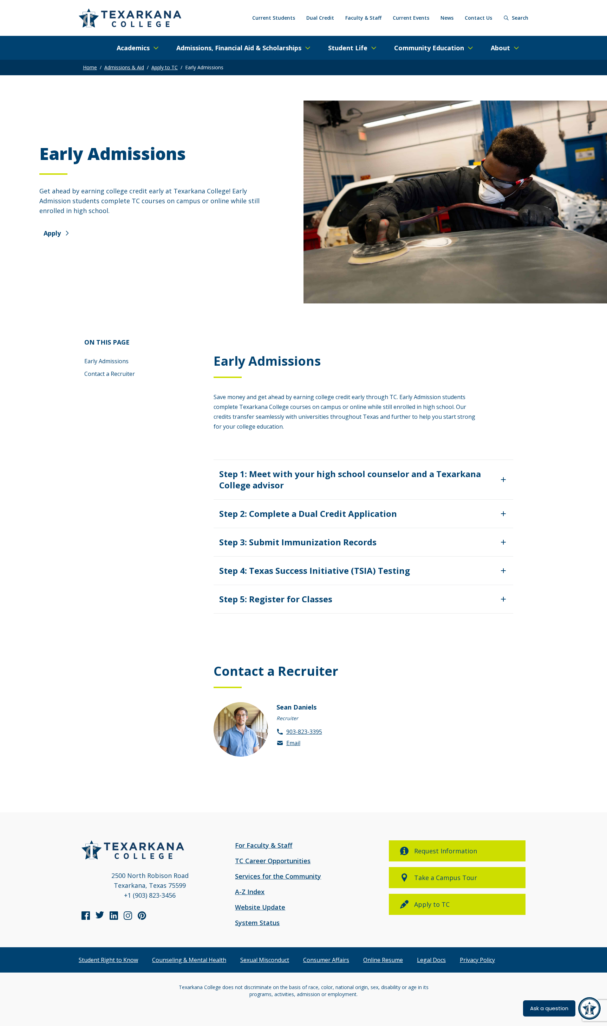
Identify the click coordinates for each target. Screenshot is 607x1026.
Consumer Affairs (326, 960)
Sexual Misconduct (264, 960)
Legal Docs (431, 960)
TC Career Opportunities (273, 861)
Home (90, 67)
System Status (257, 922)
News (446, 17)
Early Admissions (106, 361)
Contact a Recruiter (109, 374)
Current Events (411, 17)
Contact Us (478, 17)
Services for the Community (278, 876)
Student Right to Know (108, 960)
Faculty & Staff (363, 17)
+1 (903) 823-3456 (150, 895)
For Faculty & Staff (263, 845)
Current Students (273, 17)
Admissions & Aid (124, 67)
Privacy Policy (477, 960)
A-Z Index (250, 891)
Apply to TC (164, 67)
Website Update (260, 907)
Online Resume (383, 960)
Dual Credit (320, 17)
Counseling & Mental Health (189, 960)
